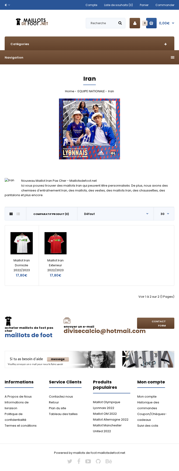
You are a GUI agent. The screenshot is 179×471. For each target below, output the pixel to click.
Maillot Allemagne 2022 (110, 419)
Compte (91, 5)
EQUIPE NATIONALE (91, 91)
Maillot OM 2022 (105, 414)
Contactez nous (61, 396)
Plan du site (57, 408)
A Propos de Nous (18, 396)
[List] (18, 214)
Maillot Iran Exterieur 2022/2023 (55, 265)
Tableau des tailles (63, 414)
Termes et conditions (21, 425)
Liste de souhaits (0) (118, 5)
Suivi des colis (147, 425)
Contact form (159, 323)
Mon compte (147, 396)
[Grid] (11, 214)
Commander (164, 5)
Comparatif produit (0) (51, 214)
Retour (54, 402)
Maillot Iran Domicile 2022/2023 (22, 265)
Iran (110, 91)
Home (69, 91)
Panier (144, 5)
